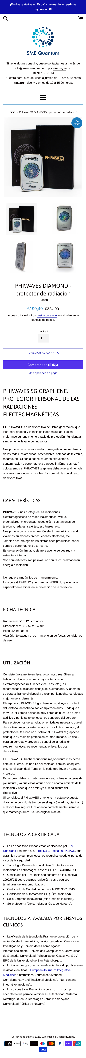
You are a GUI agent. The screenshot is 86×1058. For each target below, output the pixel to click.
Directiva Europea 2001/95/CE (55, 850)
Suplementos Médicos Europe (57, 1036)
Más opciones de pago (43, 373)
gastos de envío (47, 315)
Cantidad (43, 331)
